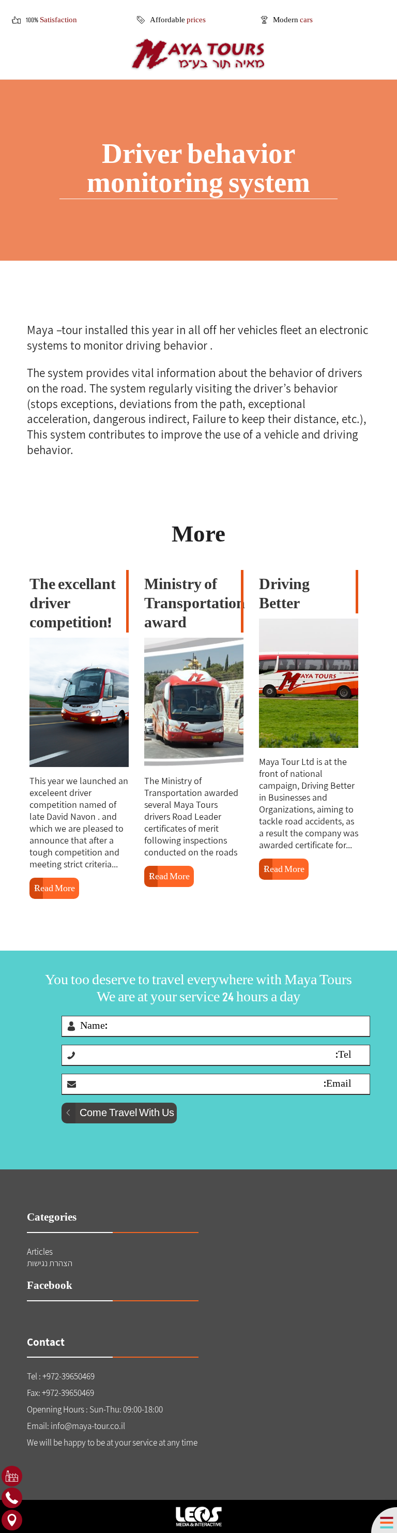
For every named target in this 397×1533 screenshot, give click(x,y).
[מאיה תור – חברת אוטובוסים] (198, 54)
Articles (40, 1251)
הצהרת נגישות (49, 1263)
